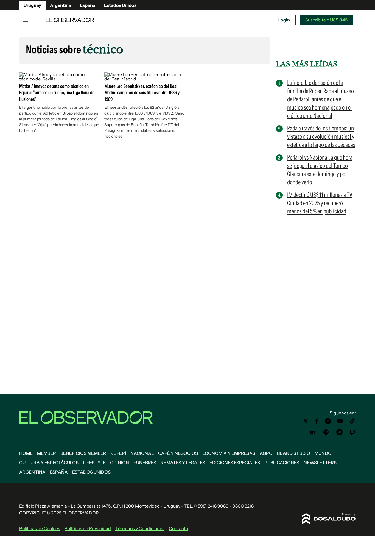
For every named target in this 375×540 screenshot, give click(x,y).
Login (284, 20)
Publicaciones (281, 462)
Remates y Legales (183, 462)
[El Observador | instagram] (328, 421)
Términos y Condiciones (139, 528)
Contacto (178, 528)
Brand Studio (293, 453)
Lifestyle (94, 462)
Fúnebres (144, 462)
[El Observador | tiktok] (352, 421)
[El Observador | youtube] (340, 421)
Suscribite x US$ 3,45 (326, 20)
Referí (118, 453)
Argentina (60, 5)
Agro (266, 453)
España (87, 5)
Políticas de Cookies (39, 528)
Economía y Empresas (228, 453)
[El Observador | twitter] (305, 421)
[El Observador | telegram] (339, 432)
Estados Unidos (120, 5)
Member (46, 453)
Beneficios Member (83, 453)
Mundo (323, 453)
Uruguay (32, 5)
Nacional (142, 453)
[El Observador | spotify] (326, 432)
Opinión (119, 462)
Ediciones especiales (234, 462)
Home (26, 453)
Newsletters (320, 462)
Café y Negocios (178, 453)
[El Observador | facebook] (316, 421)
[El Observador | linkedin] (313, 432)
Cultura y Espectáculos (49, 462)
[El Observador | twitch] (352, 432)
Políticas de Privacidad (88, 528)
